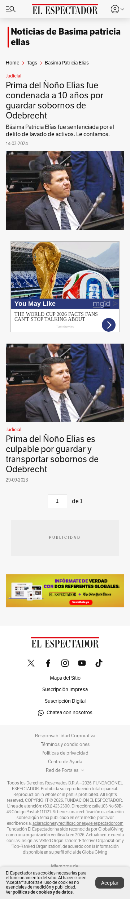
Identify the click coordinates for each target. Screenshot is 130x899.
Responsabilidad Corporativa (65, 735)
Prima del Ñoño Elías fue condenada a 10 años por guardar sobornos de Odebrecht (54, 100)
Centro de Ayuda (65, 761)
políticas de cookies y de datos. (43, 892)
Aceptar (109, 883)
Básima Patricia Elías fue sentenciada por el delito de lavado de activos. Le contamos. (60, 131)
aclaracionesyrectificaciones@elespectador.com (78, 823)
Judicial (13, 76)
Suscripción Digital (65, 701)
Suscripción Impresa (65, 689)
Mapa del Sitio (65, 678)
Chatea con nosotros (69, 713)
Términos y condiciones (65, 744)
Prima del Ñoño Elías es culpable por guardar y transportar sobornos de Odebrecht (52, 454)
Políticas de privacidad (65, 753)
